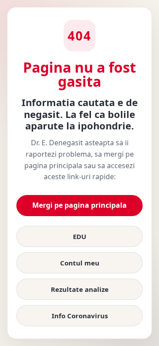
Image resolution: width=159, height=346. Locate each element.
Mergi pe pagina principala (79, 205)
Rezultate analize (80, 289)
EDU (79, 236)
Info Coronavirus (80, 315)
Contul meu (79, 262)
